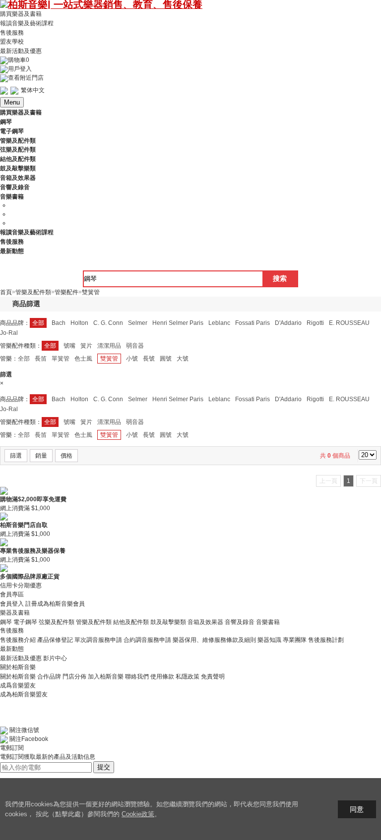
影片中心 (55, 658)
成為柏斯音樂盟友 (24, 694)
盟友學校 (12, 41)
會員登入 (12, 603)
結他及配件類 (131, 621)
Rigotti (315, 322)
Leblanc (219, 322)
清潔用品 (109, 345)
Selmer (137, 322)
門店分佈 (74, 676)
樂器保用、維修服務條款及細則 (214, 639)
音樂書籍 (268, 621)
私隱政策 (187, 676)
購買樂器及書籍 (21, 13)
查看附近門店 (26, 77)
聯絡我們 (137, 676)
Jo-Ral (9, 332)
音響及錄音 (239, 621)
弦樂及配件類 (56, 621)
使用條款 (162, 676)
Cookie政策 (138, 814)
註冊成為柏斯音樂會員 (55, 603)
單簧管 (60, 358)
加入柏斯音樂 (106, 676)
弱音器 (135, 345)
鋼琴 (6, 621)
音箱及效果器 (205, 621)
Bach (58, 322)
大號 (183, 358)
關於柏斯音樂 (18, 676)
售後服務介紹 (18, 639)
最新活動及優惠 (21, 51)
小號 (132, 358)
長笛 (41, 358)
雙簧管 (109, 358)
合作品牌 (49, 676)
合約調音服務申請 (147, 639)
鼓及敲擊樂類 (168, 621)
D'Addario (288, 322)
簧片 (86, 345)
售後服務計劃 (326, 639)
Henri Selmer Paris (177, 322)
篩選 (16, 455)
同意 (357, 809)
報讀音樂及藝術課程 (27, 23)
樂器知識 (269, 639)
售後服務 (12, 32)
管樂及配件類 (94, 621)
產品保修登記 (55, 639)
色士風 (83, 358)
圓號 (166, 358)
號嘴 (69, 345)
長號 (149, 358)
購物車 (18, 59)
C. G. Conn (108, 322)
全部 (38, 322)
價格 (66, 455)
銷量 (41, 455)
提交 (103, 767)
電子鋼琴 (25, 621)
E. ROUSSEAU (349, 322)
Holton (79, 322)
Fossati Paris (252, 322)
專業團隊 (295, 639)
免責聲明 (213, 676)
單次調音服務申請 (98, 639)
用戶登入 (20, 68)
